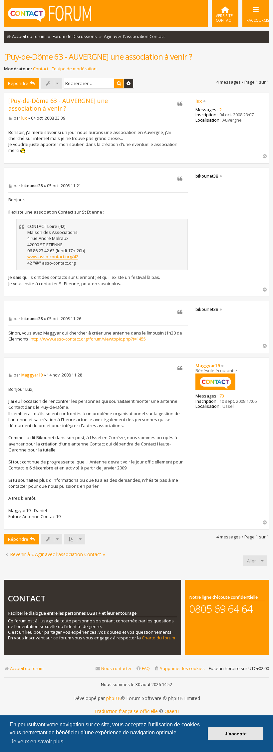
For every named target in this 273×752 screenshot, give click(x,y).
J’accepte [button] (236, 733)
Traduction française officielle (126, 711)
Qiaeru (171, 711)
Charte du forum (158, 638)
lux (198, 101)
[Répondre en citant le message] (179, 103)
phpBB (113, 698)
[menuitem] (225, 13)
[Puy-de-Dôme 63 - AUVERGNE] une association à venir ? (98, 56)
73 (221, 396)
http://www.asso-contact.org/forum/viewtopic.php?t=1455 (88, 339)
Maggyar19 (207, 366)
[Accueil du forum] (49, 12)
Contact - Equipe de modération (65, 69)
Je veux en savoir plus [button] (37, 741)
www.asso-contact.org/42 (52, 257)
